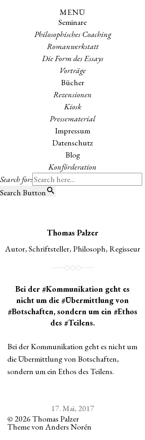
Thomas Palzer (72, 232)
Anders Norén (68, 427)
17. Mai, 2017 (72, 408)
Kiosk (72, 106)
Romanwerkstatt (73, 46)
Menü (72, 12)
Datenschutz (72, 142)
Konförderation (72, 167)
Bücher (72, 82)
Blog (72, 154)
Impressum (72, 130)
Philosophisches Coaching (72, 34)
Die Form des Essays (73, 58)
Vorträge (72, 70)
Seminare (72, 22)
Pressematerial (72, 118)
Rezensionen (72, 94)
